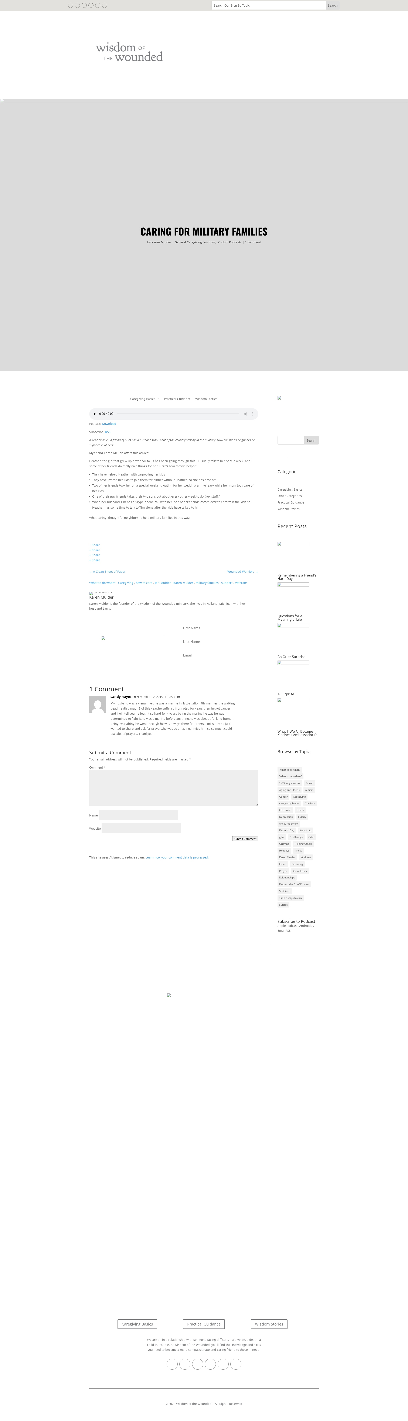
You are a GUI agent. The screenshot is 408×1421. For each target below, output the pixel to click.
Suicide (283, 904)
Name (93, 815)
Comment (97, 767)
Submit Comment (245, 839)
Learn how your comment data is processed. (177, 857)
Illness (298, 850)
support (226, 583)
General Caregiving (188, 242)
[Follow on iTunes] (91, 5)
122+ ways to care (290, 783)
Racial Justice (300, 871)
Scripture (284, 891)
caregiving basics (289, 803)
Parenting (297, 864)
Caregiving (125, 583)
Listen (282, 864)
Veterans (241, 583)
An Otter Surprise (292, 656)
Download (109, 424)
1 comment (253, 242)
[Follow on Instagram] (97, 5)
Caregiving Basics (142, 399)
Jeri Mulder (163, 583)
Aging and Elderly (289, 790)
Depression (286, 817)
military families (207, 583)
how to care (144, 583)
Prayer (283, 871)
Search (311, 440)
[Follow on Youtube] (104, 5)
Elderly (302, 817)
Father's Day (286, 830)
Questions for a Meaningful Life (290, 618)
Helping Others (303, 844)
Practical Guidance (177, 399)
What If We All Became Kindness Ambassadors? (297, 733)
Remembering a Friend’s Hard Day (297, 577)
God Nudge (296, 837)
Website (95, 828)
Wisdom (209, 242)
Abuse (309, 783)
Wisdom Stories (206, 399)
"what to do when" (102, 583)
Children (310, 803)
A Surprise (286, 694)
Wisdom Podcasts (229, 242)
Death (300, 810)
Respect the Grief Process (294, 884)
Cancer (283, 796)
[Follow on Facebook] (70, 5)
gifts (281, 837)
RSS (107, 432)
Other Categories (290, 496)
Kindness (306, 857)
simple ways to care (291, 898)
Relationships (287, 877)
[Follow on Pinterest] (84, 5)
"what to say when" (290, 776)
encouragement (288, 823)
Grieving (284, 844)
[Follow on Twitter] (77, 5)
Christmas (285, 810)
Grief (311, 837)
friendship (305, 830)
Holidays (284, 850)
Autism (309, 790)
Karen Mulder (161, 242)
